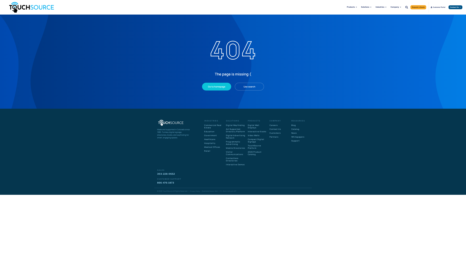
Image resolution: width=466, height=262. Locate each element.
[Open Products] (356, 7)
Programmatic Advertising (233, 142)
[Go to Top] (460, 256)
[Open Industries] (386, 7)
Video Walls (254, 135)
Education (209, 131)
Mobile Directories (235, 148)
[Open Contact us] (460, 7)
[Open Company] (400, 7)
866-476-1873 (165, 182)
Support (295, 140)
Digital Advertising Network (235, 136)
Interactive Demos (235, 164)
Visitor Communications (234, 153)
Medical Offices (212, 147)
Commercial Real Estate (212, 126)
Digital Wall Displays (253, 126)
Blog (293, 125)
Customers (275, 133)
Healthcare (209, 139)
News (294, 133)
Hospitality (210, 143)
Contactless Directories (232, 159)
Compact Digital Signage (256, 140)
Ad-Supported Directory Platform (235, 130)
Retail (207, 151)
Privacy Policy (195, 191)
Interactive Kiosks (257, 131)
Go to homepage (216, 86)
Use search (249, 86)
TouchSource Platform (254, 146)
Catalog (295, 129)
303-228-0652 (166, 174)
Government (210, 135)
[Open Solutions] (371, 7)
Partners (274, 137)
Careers (274, 125)
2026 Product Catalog (255, 153)
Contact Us (275, 129)
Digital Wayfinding (235, 125)
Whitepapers (297, 137)
